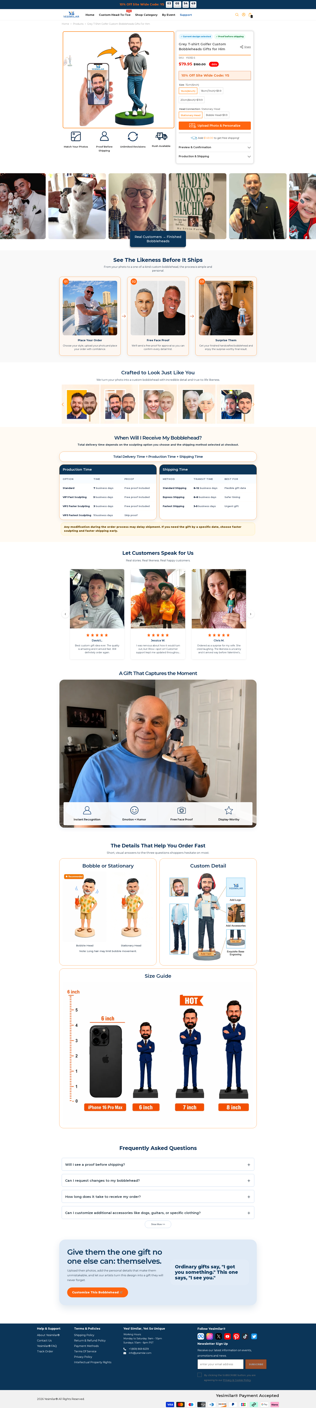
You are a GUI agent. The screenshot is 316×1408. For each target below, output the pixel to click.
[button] (62, 404)
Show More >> (158, 1224)
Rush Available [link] (161, 146)
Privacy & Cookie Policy (237, 1380)
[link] (76, 136)
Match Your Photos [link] (76, 146)
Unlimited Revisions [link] (132, 146)
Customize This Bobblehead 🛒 (97, 1292)
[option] (127, 79)
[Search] (238, 14)
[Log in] (245, 14)
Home (65, 23)
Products (78, 23)
